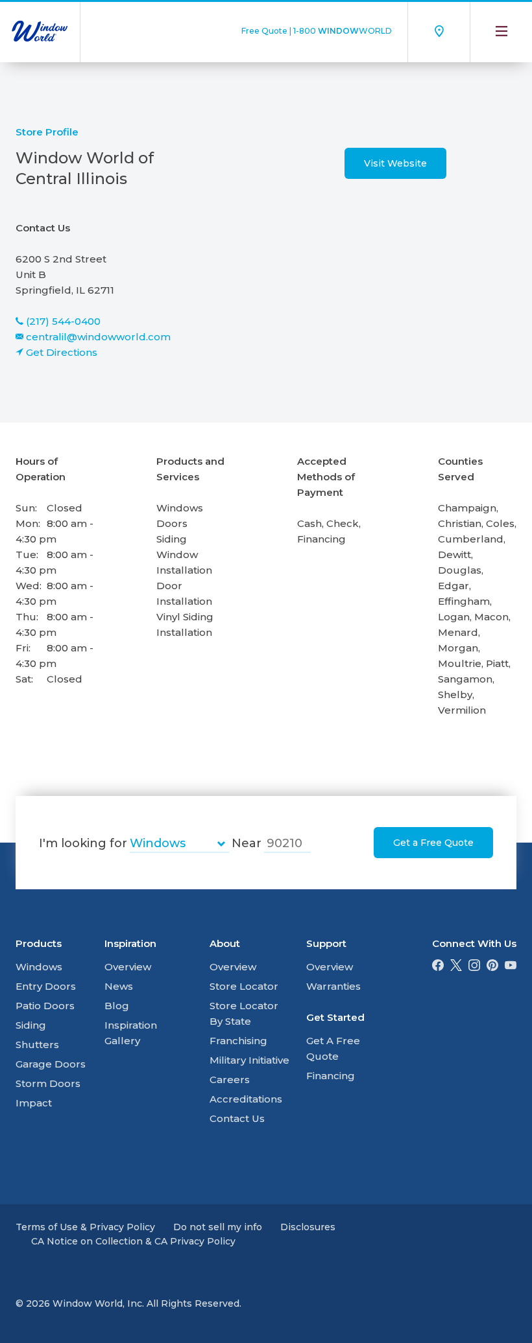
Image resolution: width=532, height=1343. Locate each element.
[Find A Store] (438, 31)
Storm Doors (48, 1083)
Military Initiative (249, 1060)
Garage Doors (51, 1064)
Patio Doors (45, 1005)
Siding (31, 1025)
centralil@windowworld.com (98, 337)
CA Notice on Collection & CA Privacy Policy (133, 1241)
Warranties (333, 986)
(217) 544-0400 (63, 321)
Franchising (238, 1040)
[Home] (40, 31)
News (118, 986)
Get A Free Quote (333, 1048)
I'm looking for (83, 843)
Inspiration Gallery (130, 1033)
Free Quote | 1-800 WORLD (316, 31)
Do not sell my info (217, 1227)
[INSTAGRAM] (474, 967)
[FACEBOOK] (438, 967)
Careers (230, 1079)
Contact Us (237, 1118)
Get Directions (61, 352)
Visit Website (395, 163)
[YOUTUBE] (510, 967)
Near (246, 843)
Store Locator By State (244, 1013)
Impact (34, 1103)
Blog (116, 1005)
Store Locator (244, 986)
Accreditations (246, 1099)
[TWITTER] (456, 967)
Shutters (37, 1044)
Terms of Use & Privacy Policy (85, 1227)
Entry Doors (46, 986)
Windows (39, 967)
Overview (127, 967)
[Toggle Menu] (501, 31)
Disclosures (307, 1227)
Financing (330, 1075)
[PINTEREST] (492, 967)
